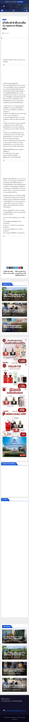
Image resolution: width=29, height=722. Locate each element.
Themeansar (14, 719)
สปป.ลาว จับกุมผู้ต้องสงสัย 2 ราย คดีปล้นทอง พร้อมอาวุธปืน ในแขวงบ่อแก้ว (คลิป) (14, 296)
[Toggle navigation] (13, 11)
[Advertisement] (14, 559)
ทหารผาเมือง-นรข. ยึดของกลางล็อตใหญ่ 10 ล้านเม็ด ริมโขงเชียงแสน (14, 671)
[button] (24, 10)
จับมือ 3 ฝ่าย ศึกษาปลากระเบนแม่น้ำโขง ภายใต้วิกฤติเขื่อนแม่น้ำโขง (20, 273)
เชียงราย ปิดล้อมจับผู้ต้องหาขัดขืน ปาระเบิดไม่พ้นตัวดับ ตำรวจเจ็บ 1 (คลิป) (12, 327)
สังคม (5, 634)
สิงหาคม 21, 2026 (9, 641)
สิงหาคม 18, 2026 (9, 689)
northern (17, 641)
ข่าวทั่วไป (4, 19)
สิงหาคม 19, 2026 (9, 657)
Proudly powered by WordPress (10, 717)
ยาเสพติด (5, 666)
